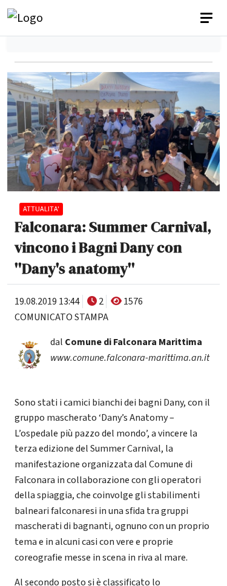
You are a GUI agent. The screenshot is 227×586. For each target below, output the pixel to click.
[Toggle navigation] (208, 18)
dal (126, 342)
